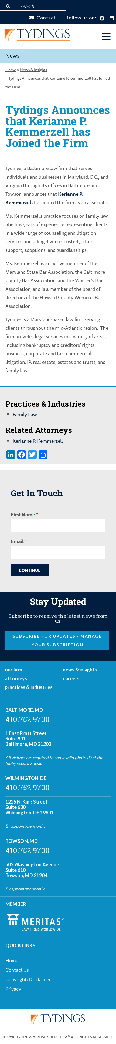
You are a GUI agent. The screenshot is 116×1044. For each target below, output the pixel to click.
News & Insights (33, 70)
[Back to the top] (103, 1031)
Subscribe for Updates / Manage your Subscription (57, 640)
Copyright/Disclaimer (28, 979)
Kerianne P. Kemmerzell (38, 441)
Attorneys (16, 678)
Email (17, 541)
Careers (71, 678)
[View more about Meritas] (34, 929)
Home (10, 70)
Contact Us (17, 970)
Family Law (25, 414)
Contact (46, 18)
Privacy (13, 989)
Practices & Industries (29, 687)
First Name (23, 514)
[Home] (37, 39)
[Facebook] (102, 18)
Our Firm (13, 670)
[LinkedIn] (112, 18)
